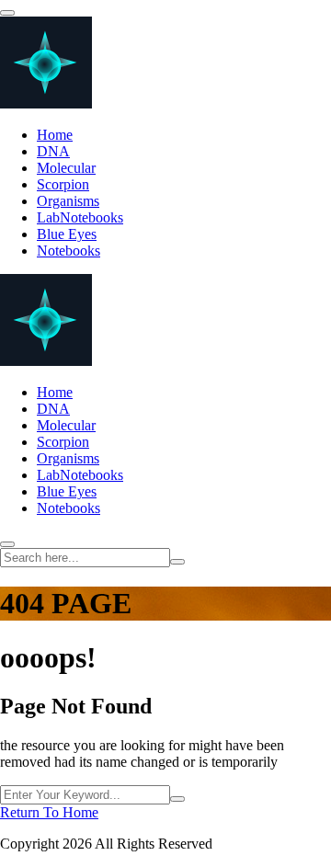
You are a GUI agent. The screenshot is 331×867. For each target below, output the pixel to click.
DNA (53, 151)
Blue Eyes (67, 234)
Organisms (68, 201)
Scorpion (63, 184)
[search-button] (177, 562)
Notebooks (68, 250)
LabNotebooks (80, 217)
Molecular (66, 168)
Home (55, 135)
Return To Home (49, 812)
